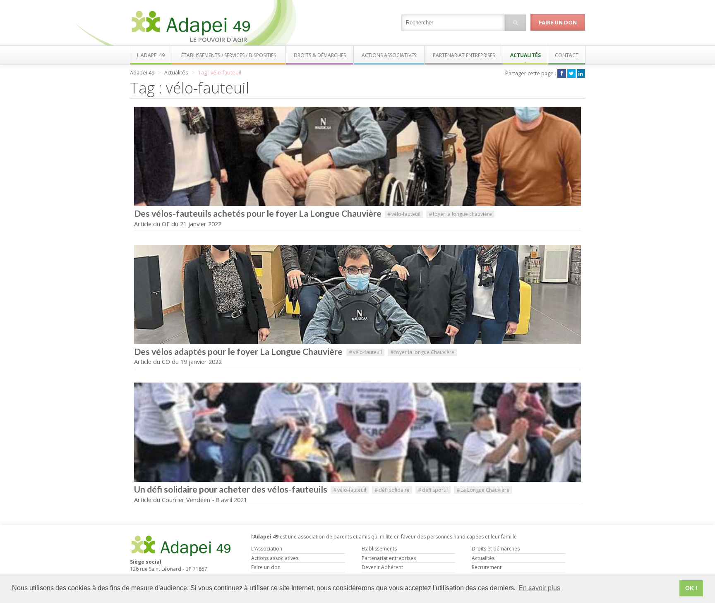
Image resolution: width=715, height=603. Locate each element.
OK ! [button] (691, 588)
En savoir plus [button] (539, 587)
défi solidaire (392, 489)
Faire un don (558, 22)
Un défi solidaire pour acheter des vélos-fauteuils (230, 489)
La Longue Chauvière (482, 489)
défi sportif (433, 489)
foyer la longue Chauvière (422, 352)
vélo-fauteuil (403, 214)
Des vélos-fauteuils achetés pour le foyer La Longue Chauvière (257, 213)
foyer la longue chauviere (460, 214)
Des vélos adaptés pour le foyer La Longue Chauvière (239, 351)
